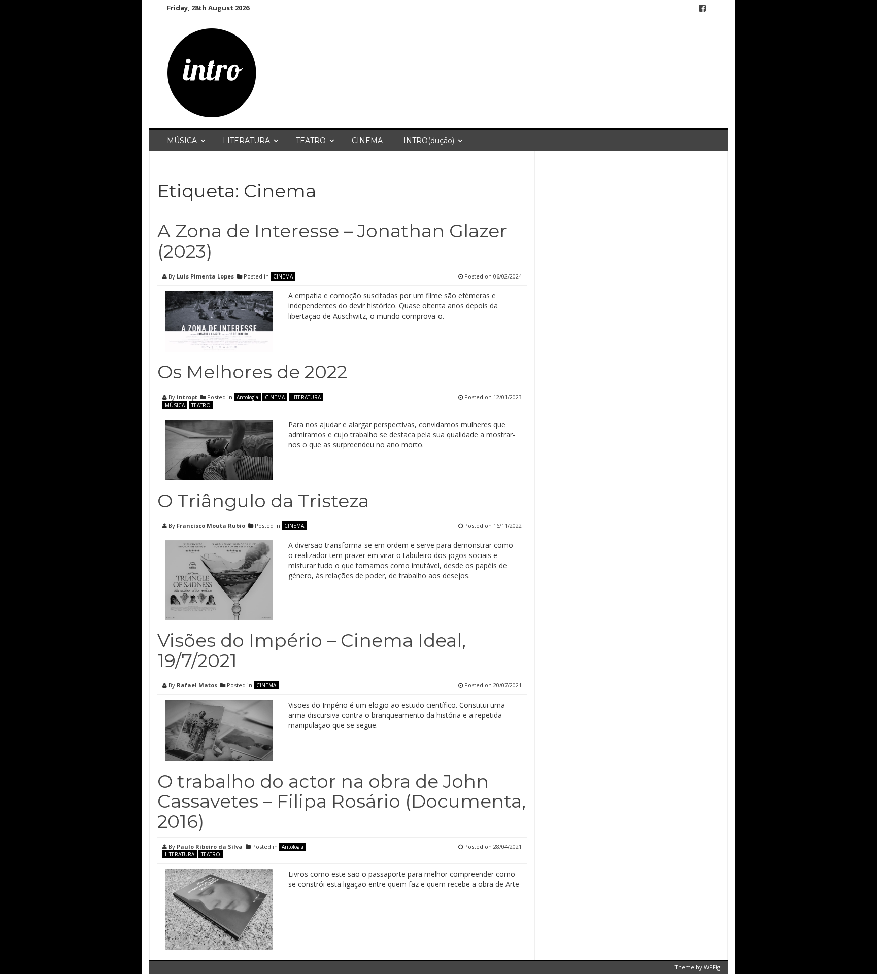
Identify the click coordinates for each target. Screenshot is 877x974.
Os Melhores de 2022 (252, 372)
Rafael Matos (197, 685)
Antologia (247, 397)
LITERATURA (246, 140)
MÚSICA (182, 140)
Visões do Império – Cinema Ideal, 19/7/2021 (311, 650)
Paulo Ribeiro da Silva (210, 846)
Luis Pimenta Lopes (205, 276)
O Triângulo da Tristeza (263, 501)
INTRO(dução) (428, 140)
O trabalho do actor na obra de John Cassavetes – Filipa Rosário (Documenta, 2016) (341, 801)
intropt (187, 397)
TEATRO (311, 140)
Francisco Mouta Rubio (211, 525)
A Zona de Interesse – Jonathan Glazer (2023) (332, 241)
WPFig (712, 967)
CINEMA (367, 140)
